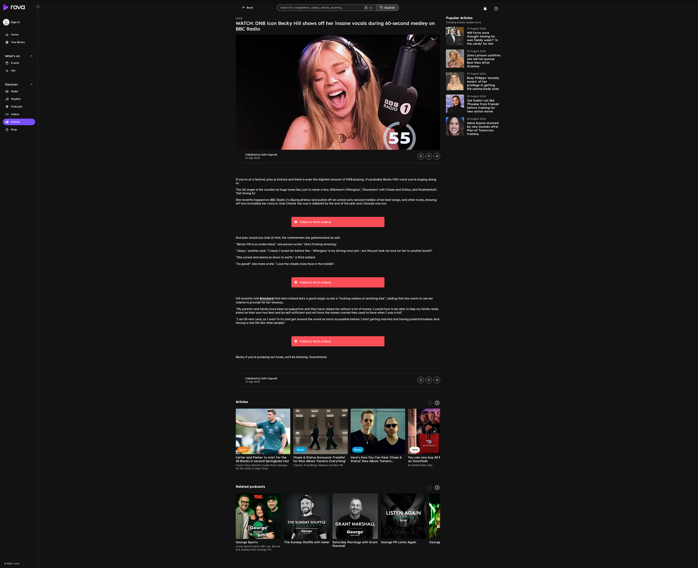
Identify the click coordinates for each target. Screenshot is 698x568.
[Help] (496, 8)
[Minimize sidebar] (38, 6)
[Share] (437, 156)
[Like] (429, 156)
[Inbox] (485, 8)
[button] (473, 36)
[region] (338, 439)
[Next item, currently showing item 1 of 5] (437, 487)
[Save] (421, 156)
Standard (267, 298)
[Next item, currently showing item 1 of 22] (437, 403)
